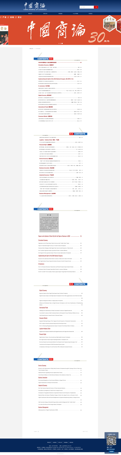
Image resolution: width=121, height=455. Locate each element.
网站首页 (31, 48)
